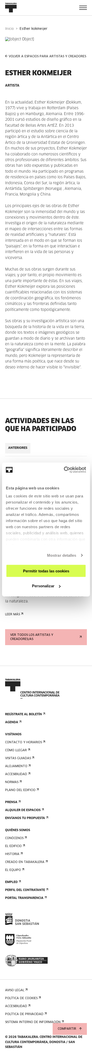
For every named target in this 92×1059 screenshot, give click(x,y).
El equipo (13, 870)
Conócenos (14, 838)
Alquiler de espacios (23, 810)
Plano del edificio (20, 790)
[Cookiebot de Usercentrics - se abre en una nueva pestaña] (65, 470)
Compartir (67, 1028)
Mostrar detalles (61, 555)
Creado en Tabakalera (24, 862)
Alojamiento (16, 766)
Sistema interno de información (33, 1022)
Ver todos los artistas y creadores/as (31, 637)
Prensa (11, 802)
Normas (11, 782)
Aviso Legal (14, 990)
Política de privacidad (24, 1014)
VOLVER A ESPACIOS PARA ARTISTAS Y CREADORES (47, 56)
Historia (12, 854)
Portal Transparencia (24, 898)
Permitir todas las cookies (46, 571)
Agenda (11, 722)
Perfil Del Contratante (25, 890)
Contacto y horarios (23, 742)
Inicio (9, 29)
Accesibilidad (16, 774)
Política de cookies (21, 998)
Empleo (11, 882)
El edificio (13, 846)
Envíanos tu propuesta (25, 818)
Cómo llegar (16, 750)
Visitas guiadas (18, 758)
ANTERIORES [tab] (17, 448)
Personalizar (43, 586)
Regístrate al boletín (23, 714)
